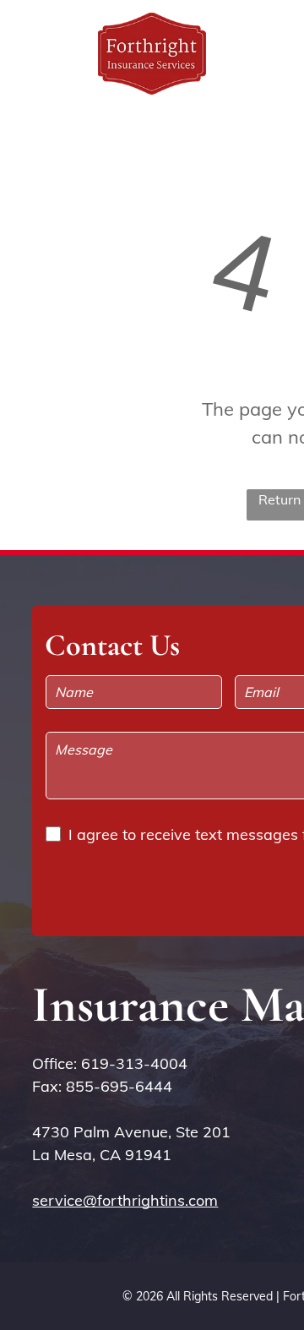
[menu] (279, 35)
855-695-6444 (119, 1086)
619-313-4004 (134, 1063)
